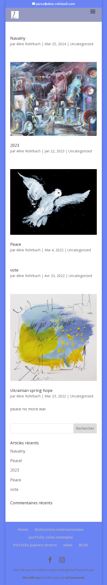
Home (23, 529)
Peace (15, 244)
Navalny (17, 38)
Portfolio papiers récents (35, 545)
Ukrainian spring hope (31, 390)
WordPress (32, 577)
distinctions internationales (59, 529)
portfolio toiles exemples (51, 537)
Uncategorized (81, 43)
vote (14, 270)
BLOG (83, 545)
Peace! (16, 460)
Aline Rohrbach (28, 43)
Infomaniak (74, 577)
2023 (14, 145)
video (67, 545)
